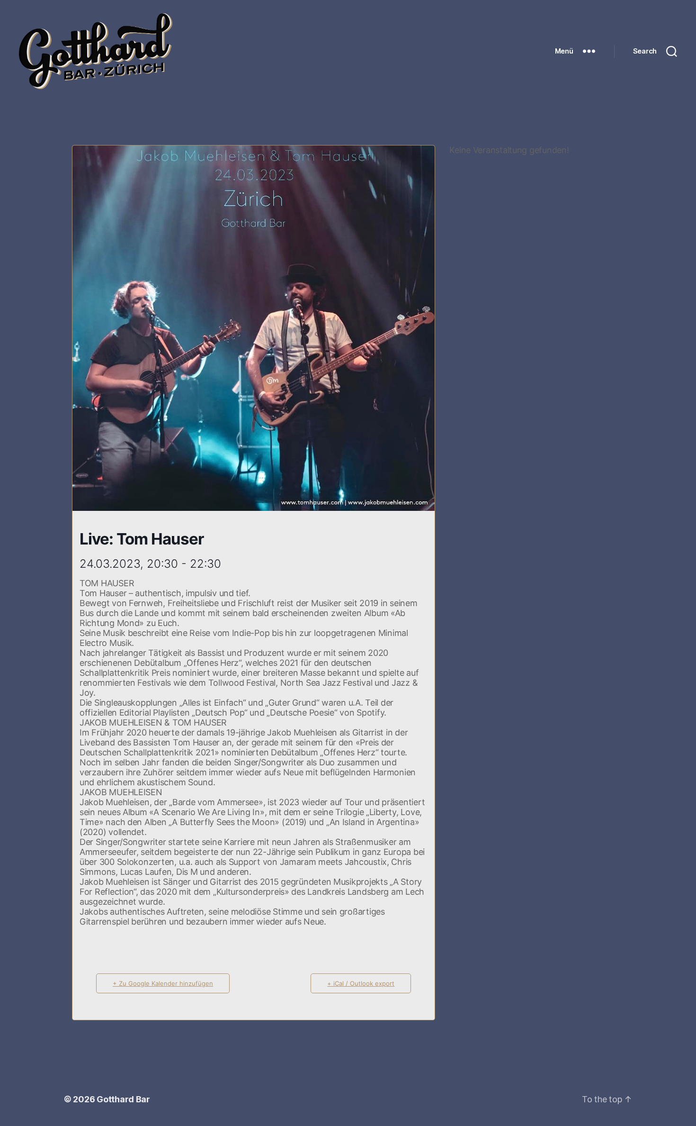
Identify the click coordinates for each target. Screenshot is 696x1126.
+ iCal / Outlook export (360, 983)
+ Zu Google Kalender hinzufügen (163, 983)
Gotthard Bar (123, 1099)
